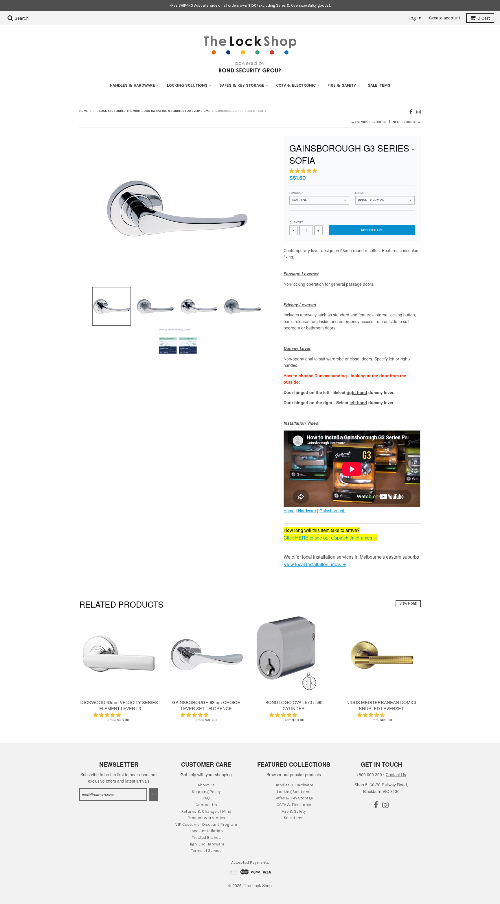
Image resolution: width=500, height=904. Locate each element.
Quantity (296, 222)
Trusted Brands (206, 837)
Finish (359, 193)
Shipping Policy (206, 791)
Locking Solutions (187, 85)
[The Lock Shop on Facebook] (410, 111)
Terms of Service (206, 850)
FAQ (206, 798)
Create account (444, 18)
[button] (303, 170)
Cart (483, 18)
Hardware (307, 510)
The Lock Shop (258, 885)
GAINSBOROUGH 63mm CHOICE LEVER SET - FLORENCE (206, 705)
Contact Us (206, 804)
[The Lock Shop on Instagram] (418, 111)
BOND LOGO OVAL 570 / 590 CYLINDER (293, 705)
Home (83, 111)
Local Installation (206, 830)
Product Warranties (206, 817)
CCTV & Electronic (296, 85)
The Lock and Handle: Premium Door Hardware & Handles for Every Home (151, 111)
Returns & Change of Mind (206, 811)
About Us (206, 785)
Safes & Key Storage (241, 85)
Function (296, 193)
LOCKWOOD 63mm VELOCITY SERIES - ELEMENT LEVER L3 (119, 705)
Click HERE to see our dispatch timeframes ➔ (330, 537)
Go (153, 794)
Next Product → (407, 122)
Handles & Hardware (132, 85)
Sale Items (379, 85)
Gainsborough (332, 510)
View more (408, 604)
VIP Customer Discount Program (206, 824)
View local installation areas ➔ (315, 564)
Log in (414, 18)
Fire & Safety (342, 85)
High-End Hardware (206, 844)
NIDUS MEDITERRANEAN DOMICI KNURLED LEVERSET (381, 705)
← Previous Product (369, 122)
